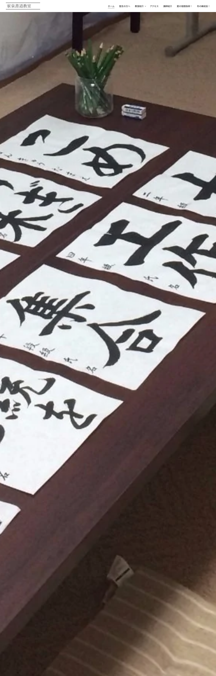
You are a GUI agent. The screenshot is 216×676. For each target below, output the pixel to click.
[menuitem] (112, 6)
